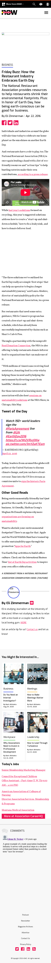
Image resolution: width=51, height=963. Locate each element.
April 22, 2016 (9, 453)
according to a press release (33, 174)
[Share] (5, 122)
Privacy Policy (25, 944)
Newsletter (25, 921)
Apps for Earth (22, 546)
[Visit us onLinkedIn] (28, 949)
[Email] (32, 603)
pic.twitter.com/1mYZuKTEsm (25, 444)
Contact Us (25, 938)
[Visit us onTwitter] (17, 949)
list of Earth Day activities (22, 562)
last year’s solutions (19, 210)
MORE (23, 622)
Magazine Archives (25, 927)
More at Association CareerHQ (23, 816)
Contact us (32, 629)
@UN (16, 432)
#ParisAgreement (17, 429)
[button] (12, 4)
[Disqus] (25, 869)
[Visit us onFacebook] (22, 949)
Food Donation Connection (16, 345)
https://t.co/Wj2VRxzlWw (22, 440)
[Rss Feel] (34, 949)
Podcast (25, 915)
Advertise (25, 933)
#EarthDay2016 (16, 436)
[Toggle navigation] (3, 17)
